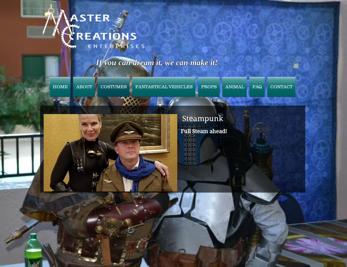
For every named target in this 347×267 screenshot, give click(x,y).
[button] (296, 64)
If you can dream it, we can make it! (157, 62)
